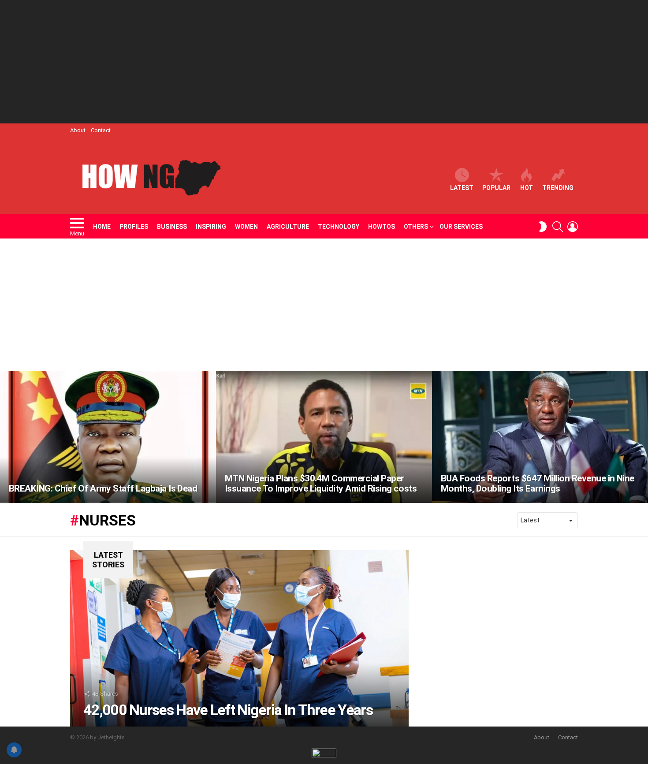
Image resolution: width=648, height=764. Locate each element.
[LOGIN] (572, 226)
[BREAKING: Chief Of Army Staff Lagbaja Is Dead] (108, 437)
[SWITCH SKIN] (542, 226)
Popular (496, 187)
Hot (526, 187)
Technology (338, 226)
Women (246, 226)
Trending (558, 187)
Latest (461, 187)
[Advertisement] (324, 61)
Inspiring (211, 226)
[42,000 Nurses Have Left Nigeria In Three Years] (239, 638)
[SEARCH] (557, 226)
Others (416, 226)
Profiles (133, 226)
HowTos (381, 226)
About (78, 130)
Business (172, 226)
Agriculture (288, 226)
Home (102, 226)
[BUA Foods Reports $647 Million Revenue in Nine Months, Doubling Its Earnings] (540, 437)
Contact (101, 130)
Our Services (461, 226)
